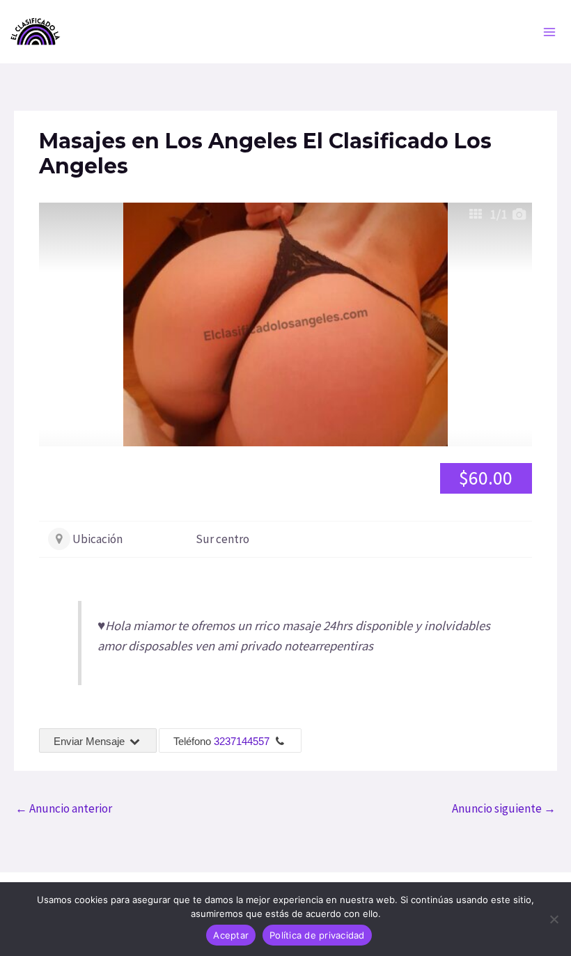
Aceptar (231, 935)
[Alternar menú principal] (550, 32)
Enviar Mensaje (90, 741)
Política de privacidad (317, 935)
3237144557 (241, 741)
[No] (554, 919)
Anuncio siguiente (504, 808)
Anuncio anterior (63, 808)
